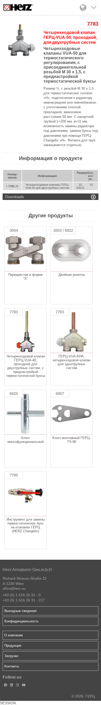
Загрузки (11, 656)
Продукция (12, 646)
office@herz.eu (14, 589)
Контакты (11, 666)
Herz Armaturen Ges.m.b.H (27, 569)
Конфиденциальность (21, 621)
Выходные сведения (20, 611)
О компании (13, 635)
